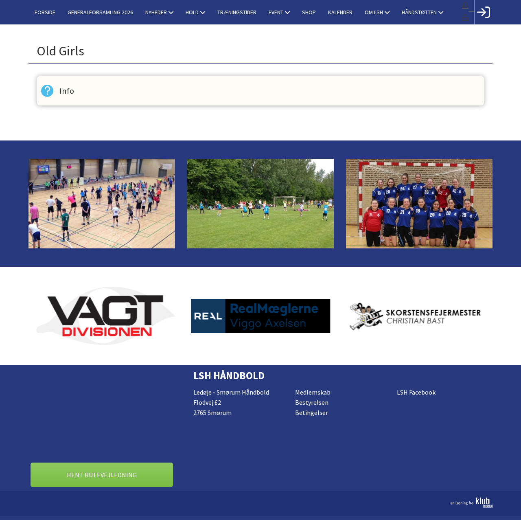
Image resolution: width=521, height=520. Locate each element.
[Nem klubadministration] (260, 502)
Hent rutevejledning (102, 475)
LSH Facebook (416, 392)
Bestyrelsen (311, 402)
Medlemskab (313, 392)
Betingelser (311, 412)
